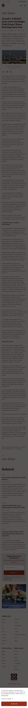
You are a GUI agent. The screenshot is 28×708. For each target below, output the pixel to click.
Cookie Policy (4, 695)
